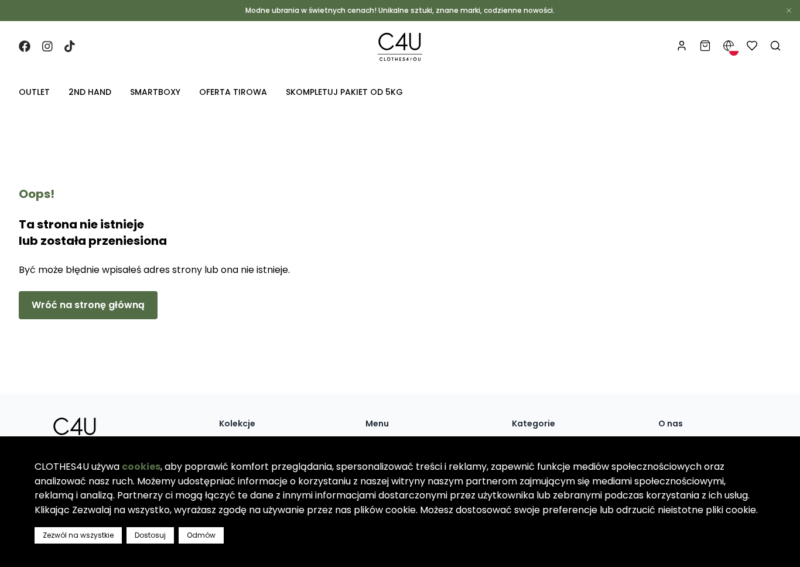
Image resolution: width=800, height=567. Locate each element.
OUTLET (34, 92)
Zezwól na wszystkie (78, 535)
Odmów (201, 535)
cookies (141, 466)
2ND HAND (90, 92)
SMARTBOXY (155, 92)
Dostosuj (150, 535)
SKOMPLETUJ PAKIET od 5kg (344, 92)
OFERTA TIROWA (233, 92)
